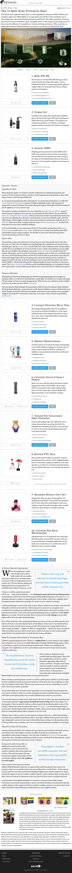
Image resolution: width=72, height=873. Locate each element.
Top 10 (35, 70)
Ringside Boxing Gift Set (51, 211)
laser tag (66, 597)
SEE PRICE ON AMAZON (40, 103)
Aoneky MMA (27, 230)
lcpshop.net (32, 283)
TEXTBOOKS (32, 3)
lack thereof (53, 735)
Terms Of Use (6, 861)
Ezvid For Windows (36, 856)
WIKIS (36, 3)
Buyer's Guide (44, 70)
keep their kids (43, 706)
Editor (52, 70)
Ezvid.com (36, 859)
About (4, 856)
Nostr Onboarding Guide (36, 861)
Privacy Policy (6, 859)
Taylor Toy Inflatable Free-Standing (15, 216)
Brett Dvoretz (49, 811)
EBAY (52, 103)
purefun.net (6, 296)
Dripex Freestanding (45, 251)
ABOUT (40, 3)
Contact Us (66, 856)
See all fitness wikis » (61, 807)
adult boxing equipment (49, 222)
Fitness (16, 8)
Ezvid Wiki (4, 8)
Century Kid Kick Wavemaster (13, 203)
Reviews (10, 8)
